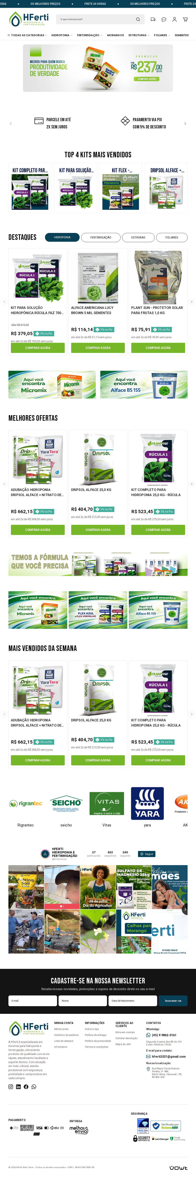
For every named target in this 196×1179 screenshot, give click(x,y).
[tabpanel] (98, 302)
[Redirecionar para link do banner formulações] (98, 564)
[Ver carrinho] (185, 19)
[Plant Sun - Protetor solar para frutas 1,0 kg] (158, 278)
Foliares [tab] (172, 237)
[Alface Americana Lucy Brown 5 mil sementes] (98, 278)
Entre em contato (125, 1032)
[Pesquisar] (138, 19)
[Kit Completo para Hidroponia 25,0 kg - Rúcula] (158, 459)
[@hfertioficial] (45, 854)
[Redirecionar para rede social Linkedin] (18, 1086)
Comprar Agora (37, 348)
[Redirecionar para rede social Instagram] (10, 1086)
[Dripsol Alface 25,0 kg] (98, 459)
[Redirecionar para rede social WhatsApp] (34, 1086)
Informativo (60, 1046)
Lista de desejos (63, 1040)
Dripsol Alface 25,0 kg (91, 490)
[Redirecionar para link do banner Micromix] (37, 609)
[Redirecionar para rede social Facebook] (26, 1086)
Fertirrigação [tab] (101, 237)
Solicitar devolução (127, 1038)
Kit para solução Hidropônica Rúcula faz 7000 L (37, 313)
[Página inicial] (29, 19)
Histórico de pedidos (66, 1035)
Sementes (182, 35)
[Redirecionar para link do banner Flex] (98, 609)
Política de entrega (95, 1035)
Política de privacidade (98, 1040)
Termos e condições (96, 1046)
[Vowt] (170, 1167)
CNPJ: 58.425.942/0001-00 (81, 1167)
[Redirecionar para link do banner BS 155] (158, 609)
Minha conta (61, 1029)
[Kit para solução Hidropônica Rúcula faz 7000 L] (38, 278)
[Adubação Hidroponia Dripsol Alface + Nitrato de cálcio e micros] (38, 459)
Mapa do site (123, 1044)
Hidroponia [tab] (62, 237)
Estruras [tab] (138, 237)
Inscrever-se (173, 1000)
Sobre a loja (92, 1029)
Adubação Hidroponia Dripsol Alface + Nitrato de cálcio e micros (36, 495)
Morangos (115, 35)
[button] (10, 123)
